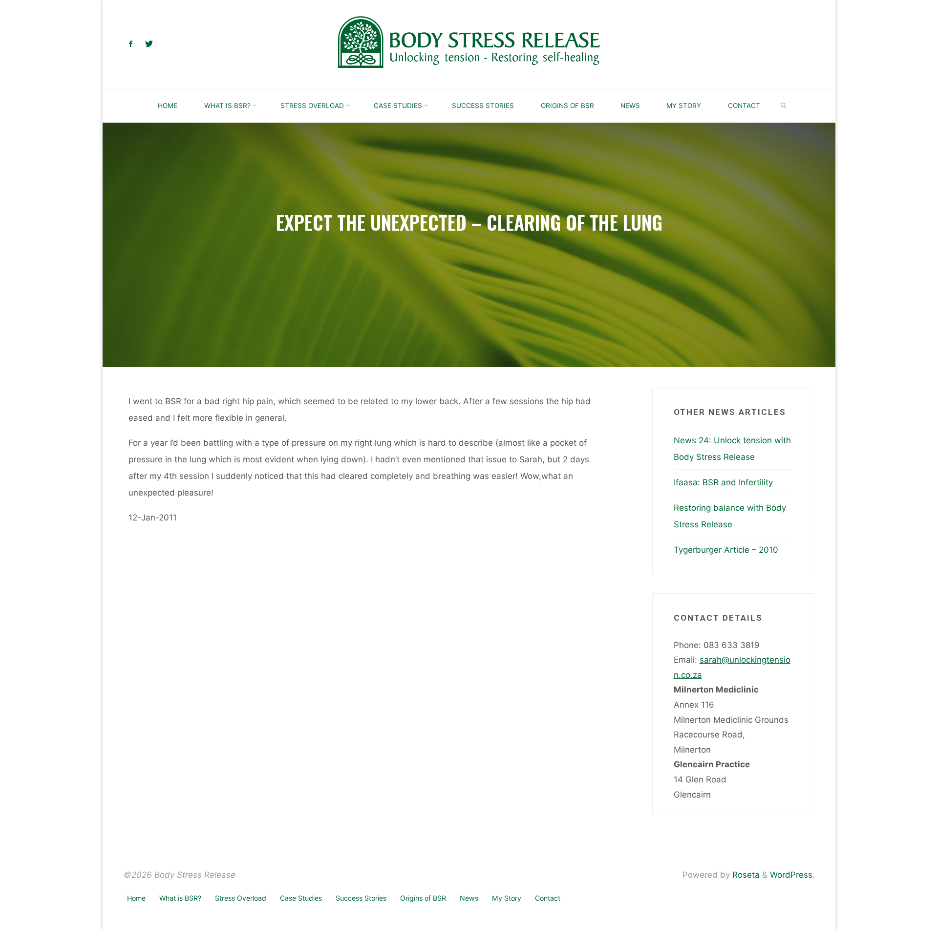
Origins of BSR (423, 898)
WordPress (791, 875)
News (469, 898)
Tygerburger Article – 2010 (726, 550)
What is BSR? (180, 898)
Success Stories (361, 898)
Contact (547, 898)
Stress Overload (240, 898)
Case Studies (301, 898)
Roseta (745, 875)
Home (136, 898)
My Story (506, 898)
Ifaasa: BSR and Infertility (723, 482)
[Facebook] (131, 44)
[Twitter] (148, 44)
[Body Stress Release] (469, 43)
